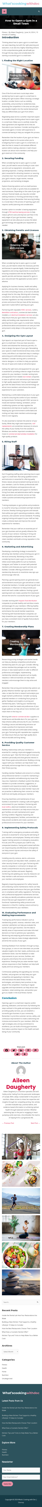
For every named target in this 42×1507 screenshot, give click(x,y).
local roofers (6, 807)
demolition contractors (10, 312)
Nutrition (5, 1375)
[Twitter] (13, 1050)
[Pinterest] (28, 1050)
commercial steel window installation (22, 434)
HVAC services (26, 310)
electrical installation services (21, 315)
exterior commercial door (21, 717)
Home (4, 1372)
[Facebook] (6, 1050)
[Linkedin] (21, 1050)
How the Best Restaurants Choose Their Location (19, 1328)
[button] (39, 11)
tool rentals (27, 377)
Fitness (4, 1365)
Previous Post (8, 1123)
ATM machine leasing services (19, 212)
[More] (24, 1054)
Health (4, 1368)
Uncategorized (7, 1378)
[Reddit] (17, 1054)
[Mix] (35, 1050)
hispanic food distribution (28, 601)
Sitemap (21, 1502)
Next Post (35, 1123)
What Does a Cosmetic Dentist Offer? (15, 1332)
